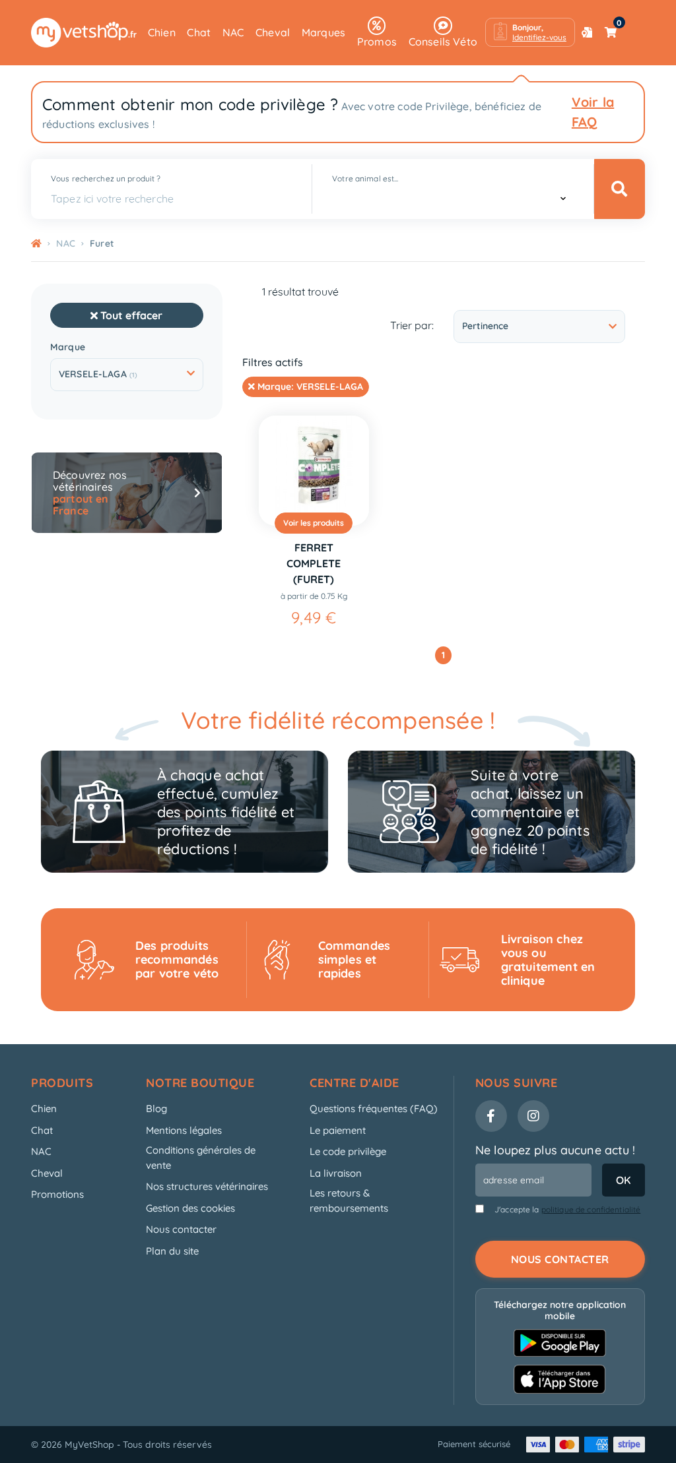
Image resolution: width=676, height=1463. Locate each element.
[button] (530, 32)
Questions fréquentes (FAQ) (374, 1108)
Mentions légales (184, 1130)
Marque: (309, 386)
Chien (162, 32)
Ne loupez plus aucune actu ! (555, 1150)
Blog (156, 1108)
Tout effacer (130, 315)
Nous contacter (181, 1229)
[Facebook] (491, 1116)
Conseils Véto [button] (443, 41)
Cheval (272, 32)
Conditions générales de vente (200, 1157)
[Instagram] (533, 1116)
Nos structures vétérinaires (207, 1186)
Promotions (57, 1194)
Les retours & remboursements (349, 1200)
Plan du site (172, 1251)
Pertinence (485, 326)
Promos (377, 41)
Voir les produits (313, 523)
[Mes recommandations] (587, 32)
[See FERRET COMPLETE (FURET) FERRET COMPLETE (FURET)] (314, 471)
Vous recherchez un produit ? (105, 178)
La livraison (336, 1173)
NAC (233, 32)
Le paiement (338, 1130)
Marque (67, 347)
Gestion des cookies (190, 1208)
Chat (199, 32)
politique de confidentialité (591, 1209)
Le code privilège (348, 1151)
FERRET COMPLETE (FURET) (314, 563)
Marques (323, 32)
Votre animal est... (365, 178)
